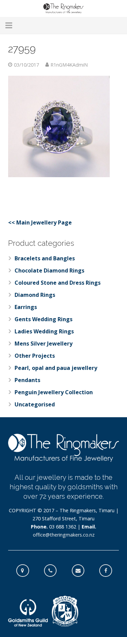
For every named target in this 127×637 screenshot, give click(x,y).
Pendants (27, 380)
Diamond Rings (35, 295)
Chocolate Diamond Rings (49, 270)
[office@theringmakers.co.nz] (81, 570)
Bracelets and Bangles (45, 258)
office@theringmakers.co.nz (63, 535)
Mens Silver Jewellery (43, 343)
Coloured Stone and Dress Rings (58, 282)
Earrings (26, 307)
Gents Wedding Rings (43, 319)
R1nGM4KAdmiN (69, 65)
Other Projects (35, 355)
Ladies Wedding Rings (44, 331)
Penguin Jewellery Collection (54, 392)
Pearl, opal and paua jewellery (56, 368)
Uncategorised (35, 404)
